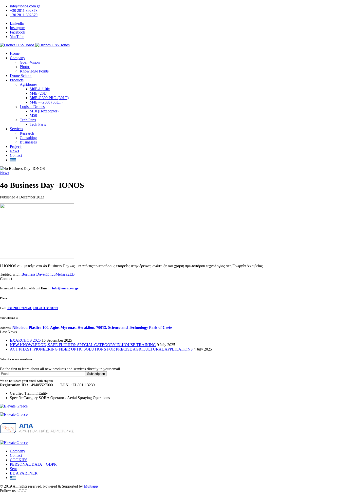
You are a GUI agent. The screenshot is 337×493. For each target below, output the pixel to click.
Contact (16, 155)
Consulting (28, 138)
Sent (13, 469)
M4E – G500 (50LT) (46, 102)
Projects (16, 146)
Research (27, 133)
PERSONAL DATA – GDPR (33, 464)
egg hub (49, 274)
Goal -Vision (30, 62)
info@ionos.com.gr (25, 6)
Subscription (96, 374)
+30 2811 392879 (23, 15)
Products (16, 80)
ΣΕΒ (71, 274)
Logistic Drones (32, 107)
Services (16, 129)
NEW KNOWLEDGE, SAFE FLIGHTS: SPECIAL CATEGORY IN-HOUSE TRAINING (83, 345)
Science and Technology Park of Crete (140, 327)
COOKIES (18, 460)
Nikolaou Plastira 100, (31, 327)
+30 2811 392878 (23, 10)
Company (17, 58)
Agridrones (28, 84)
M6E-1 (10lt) (40, 89)
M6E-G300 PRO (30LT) (49, 98)
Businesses (28, 142)
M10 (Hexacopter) (44, 111)
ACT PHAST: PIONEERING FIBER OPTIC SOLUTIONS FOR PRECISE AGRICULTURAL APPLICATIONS (101, 349)
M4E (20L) (38, 93)
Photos (25, 67)
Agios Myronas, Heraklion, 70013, (78, 327)
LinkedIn (17, 23)
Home (14, 53)
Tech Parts (28, 120)
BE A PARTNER (23, 473)
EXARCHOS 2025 (25, 340)
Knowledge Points (34, 71)
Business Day (32, 274)
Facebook (17, 32)
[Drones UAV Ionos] (35, 45)
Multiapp (91, 486)
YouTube (17, 37)
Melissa (61, 274)
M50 (33, 115)
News (14, 151)
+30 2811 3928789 (45, 308)
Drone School (21, 75)
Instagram (17, 28)
